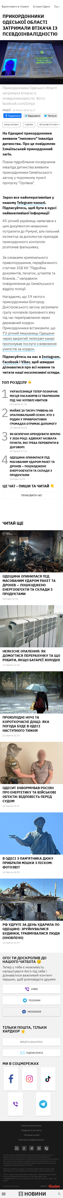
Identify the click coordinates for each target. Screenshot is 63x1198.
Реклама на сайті (32, 1135)
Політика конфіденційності (32, 1139)
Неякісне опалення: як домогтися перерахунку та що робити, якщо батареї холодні (31, 655)
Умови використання (31, 1125)
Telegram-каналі (31, 202)
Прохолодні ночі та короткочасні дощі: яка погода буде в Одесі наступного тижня (26, 724)
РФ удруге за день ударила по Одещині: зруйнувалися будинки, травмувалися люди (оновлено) (31, 931)
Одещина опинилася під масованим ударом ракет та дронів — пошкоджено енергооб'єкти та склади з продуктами (32, 466)
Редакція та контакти (31, 1130)
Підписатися (34, 1052)
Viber (25, 361)
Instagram (50, 356)
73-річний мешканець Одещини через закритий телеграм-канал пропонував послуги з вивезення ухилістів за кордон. (30, 341)
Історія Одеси (41, 6)
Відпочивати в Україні (15, 6)
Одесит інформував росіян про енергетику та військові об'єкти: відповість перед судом (29, 794)
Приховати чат (31, 495)
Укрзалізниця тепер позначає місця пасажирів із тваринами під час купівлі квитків (34, 396)
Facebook (10, 361)
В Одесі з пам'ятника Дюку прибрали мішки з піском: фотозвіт (28, 862)
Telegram (34, 1000)
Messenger (34, 1011)
